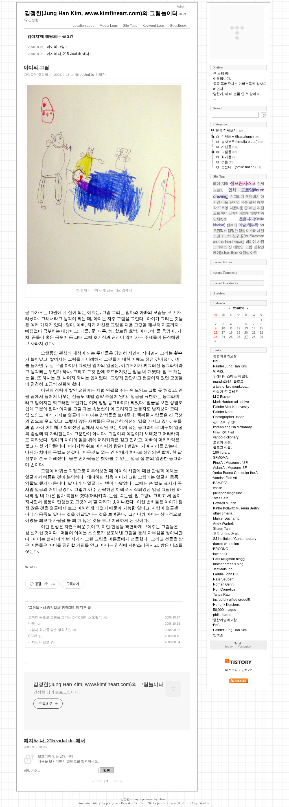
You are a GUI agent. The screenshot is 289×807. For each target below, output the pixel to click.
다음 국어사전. (224, 432)
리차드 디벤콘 (38, 642)
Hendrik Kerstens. (226, 605)
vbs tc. (218, 488)
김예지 (233, 213)
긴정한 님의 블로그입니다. (56, 692)
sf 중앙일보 (51, 607)
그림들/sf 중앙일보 (38, 75)
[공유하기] (46, 584)
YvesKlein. (221, 498)
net (262, 225)
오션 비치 (252, 196)
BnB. (216, 361)
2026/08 (238, 308)
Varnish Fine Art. (225, 478)
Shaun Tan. (222, 529)
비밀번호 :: (32, 771)
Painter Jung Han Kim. (230, 366)
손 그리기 (236, 196)
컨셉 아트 (249, 252)
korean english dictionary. (232, 427)
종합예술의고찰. (225, 356)
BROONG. (221, 549)
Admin (182, 6)
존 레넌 (250, 208)
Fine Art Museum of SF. (230, 463)
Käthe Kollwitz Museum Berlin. (236, 508)
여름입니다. (222, 79)
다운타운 (236, 208)
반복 (31, 624)
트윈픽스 (220, 231)
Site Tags (130, 26)
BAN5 (32, 636)
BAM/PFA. (220, 483)
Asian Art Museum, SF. (230, 468)
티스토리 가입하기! (238, 669)
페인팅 (244, 213)
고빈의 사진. (222, 442)
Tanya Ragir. (222, 595)
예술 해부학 (248, 225)
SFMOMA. (221, 458)
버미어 (251, 242)
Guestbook (178, 26)
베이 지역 (220, 183)
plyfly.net (112, 803)
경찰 (241, 231)
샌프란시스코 (242, 183)
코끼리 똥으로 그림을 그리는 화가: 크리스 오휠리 (65, 617)
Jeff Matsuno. (223, 569)
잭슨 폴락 (248, 202)
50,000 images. (225, 610)
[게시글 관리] (53, 584)
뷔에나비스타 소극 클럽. (231, 376)
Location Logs (83, 26)
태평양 (238, 247)
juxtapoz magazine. (228, 493)
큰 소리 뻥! (221, 74)
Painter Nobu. (223, 412)
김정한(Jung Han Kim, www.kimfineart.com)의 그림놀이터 (101, 13)
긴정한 (125, 799)
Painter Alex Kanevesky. (231, 407)
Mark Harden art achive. (231, 402)
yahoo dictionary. (226, 437)
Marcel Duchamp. (226, 518)
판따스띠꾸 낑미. (225, 422)
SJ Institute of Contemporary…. (236, 539)
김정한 (232, 231)
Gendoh (204, 803)
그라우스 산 (222, 247)
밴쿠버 (232, 225)
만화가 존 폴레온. (226, 392)
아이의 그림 (56, 47)
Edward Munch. (225, 503)
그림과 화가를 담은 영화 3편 (49, 630)
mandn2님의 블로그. (228, 381)
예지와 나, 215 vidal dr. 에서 (68, 54)
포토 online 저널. (226, 534)
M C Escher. (222, 397)
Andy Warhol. (223, 524)
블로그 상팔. (222, 447)
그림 (248, 247)
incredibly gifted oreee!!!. (232, 600)
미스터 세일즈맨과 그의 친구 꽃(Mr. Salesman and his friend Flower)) (238, 236)
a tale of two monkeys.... (231, 387)
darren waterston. (226, 544)
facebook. (220, 554)
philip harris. (222, 615)
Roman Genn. (224, 584)
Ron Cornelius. (224, 589)
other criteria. (223, 513)
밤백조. (218, 371)
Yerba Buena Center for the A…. (237, 473)
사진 (260, 242)
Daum (163, 799)
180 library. (221, 453)
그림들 (34, 607)
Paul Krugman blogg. (229, 559)
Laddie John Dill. (226, 574)
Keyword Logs (154, 26)
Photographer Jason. (229, 417)
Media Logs (109, 26)
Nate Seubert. (223, 579)
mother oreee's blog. (228, 564)
